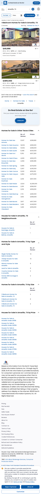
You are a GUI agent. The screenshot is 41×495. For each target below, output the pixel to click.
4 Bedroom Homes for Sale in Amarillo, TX (9, 305)
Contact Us (5, 426)
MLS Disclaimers (7, 445)
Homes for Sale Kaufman (7, 180)
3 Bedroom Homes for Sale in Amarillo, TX (9, 300)
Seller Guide (5, 412)
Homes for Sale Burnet (9, 202)
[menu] (2, 9)
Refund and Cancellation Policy (12, 442)
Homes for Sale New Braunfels (9, 162)
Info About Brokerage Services (15, 459)
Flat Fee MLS (6, 406)
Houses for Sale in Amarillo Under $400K (9, 334)
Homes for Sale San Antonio (8, 141)
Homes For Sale (19, 101)
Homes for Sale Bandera (10, 204)
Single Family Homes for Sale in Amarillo (10, 255)
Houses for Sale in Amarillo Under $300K (9, 329)
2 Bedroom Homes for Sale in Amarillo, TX (9, 295)
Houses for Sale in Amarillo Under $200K (9, 324)
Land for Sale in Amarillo (10, 268)
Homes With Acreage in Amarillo (10, 277)
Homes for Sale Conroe (10, 171)
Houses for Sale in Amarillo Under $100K (9, 319)
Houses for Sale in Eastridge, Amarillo (8, 229)
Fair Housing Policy (8, 434)
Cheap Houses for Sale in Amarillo (10, 260)
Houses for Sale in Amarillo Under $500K (9, 339)
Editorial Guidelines (8, 448)
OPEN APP (20, 121)
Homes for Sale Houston (10, 145)
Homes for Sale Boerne (10, 186)
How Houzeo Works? (8, 415)
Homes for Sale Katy (9, 169)
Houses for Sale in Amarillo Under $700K (9, 348)
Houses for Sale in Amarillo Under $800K (9, 353)
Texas (31, 101)
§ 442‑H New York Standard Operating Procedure (18, 465)
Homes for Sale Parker (9, 184)
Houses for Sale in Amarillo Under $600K (9, 343)
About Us (4, 420)
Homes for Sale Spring (9, 166)
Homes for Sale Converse (7, 190)
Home (7, 101)
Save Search (30, 15)
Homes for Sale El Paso (9, 158)
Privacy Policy (6, 431)
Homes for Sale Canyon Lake (10, 175)
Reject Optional (10, 487)
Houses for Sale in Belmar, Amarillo (8, 234)
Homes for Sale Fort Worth (8, 154)
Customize (20, 492)
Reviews (4, 417)
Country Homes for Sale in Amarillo (10, 272)
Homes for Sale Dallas (9, 148)
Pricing (4, 403)
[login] (38, 9)
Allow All (30, 487)
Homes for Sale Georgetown (7, 198)
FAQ (3, 409)
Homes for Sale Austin (9, 151)
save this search (28, 95)
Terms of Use (6, 428)
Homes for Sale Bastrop (10, 194)
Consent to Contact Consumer (12, 439)
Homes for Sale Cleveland (7, 208)
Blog (3, 423)
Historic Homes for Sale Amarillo (10, 264)
